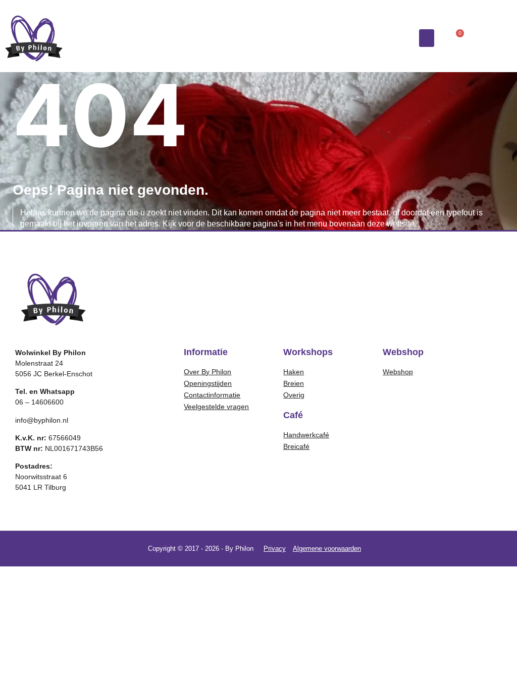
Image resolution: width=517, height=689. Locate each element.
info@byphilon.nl (41, 420)
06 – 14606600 (39, 402)
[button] (426, 38)
